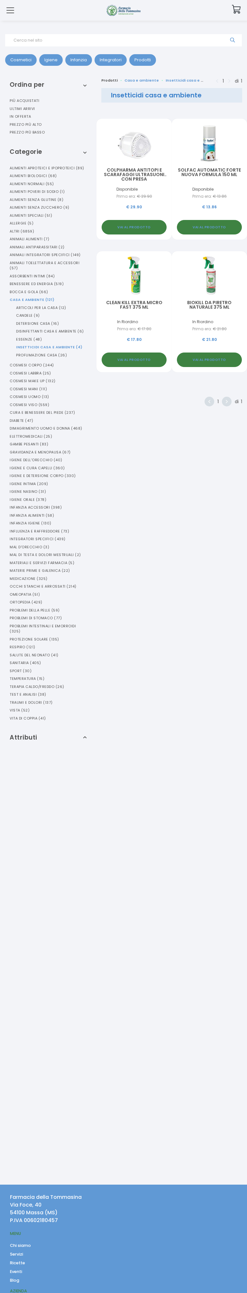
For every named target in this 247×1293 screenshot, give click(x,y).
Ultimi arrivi (22, 108)
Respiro (22, 647)
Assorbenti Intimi (32, 276)
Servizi (16, 1254)
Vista (20, 710)
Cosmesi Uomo (29, 396)
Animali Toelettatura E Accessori (44, 265)
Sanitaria (25, 662)
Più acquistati (24, 100)
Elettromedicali (31, 436)
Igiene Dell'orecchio (36, 459)
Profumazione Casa (41, 355)
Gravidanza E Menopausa (40, 452)
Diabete (21, 420)
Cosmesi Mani (28, 389)
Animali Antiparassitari (37, 247)
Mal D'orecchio (29, 547)
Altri (22, 231)
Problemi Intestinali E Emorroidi (43, 628)
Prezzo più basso (27, 132)
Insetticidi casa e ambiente (193, 80)
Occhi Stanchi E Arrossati (43, 586)
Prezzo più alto (26, 124)
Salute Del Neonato (34, 655)
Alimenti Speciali (31, 215)
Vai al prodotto (134, 227)
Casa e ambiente (141, 80)
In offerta (20, 116)
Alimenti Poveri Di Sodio (37, 191)
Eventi (16, 1271)
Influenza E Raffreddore (39, 531)
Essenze (29, 339)
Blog (14, 1280)
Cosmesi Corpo (32, 365)
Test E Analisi (28, 694)
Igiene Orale (28, 499)
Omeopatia (25, 594)
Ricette (17, 1263)
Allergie (21, 223)
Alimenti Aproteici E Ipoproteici (47, 168)
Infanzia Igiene (30, 523)
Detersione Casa (37, 323)
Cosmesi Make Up (33, 380)
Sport (21, 670)
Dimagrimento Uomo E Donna (46, 428)
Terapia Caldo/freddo (37, 686)
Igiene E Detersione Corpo (43, 475)
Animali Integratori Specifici (45, 254)
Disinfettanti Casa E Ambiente (50, 331)
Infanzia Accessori (36, 507)
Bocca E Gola (29, 291)
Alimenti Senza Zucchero (39, 207)
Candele (28, 315)
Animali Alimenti (29, 239)
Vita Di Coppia (28, 718)
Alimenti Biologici (33, 175)
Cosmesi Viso (29, 404)
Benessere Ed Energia (37, 283)
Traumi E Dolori (31, 702)
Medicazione (29, 578)
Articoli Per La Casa (41, 307)
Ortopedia (26, 602)
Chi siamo (20, 1245)
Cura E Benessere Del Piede (42, 412)
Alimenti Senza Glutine (36, 199)
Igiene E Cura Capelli (37, 468)
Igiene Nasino (28, 491)
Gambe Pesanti (29, 444)
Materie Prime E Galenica (40, 570)
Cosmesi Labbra (30, 373)
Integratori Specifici (38, 539)
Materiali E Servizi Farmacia (42, 562)
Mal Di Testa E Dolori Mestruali (45, 554)
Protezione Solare (34, 639)
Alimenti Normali (32, 183)
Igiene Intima (29, 483)
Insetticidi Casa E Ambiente (49, 347)
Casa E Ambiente (32, 299)
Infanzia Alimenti (32, 515)
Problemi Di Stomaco (36, 618)
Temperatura (27, 678)
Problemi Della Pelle (35, 610)
